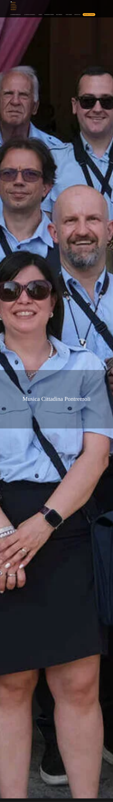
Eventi (40, 14)
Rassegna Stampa (49, 14)
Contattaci (77, 14)
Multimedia (59, 14)
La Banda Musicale (15, 14)
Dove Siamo (69, 14)
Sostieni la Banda (89, 14)
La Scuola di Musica (29, 14)
